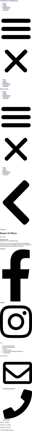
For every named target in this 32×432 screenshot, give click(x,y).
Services (5, 6)
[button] (16, 45)
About (4, 4)
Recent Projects (6, 7)
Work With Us (6, 8)
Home (4, 3)
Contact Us (5, 10)
